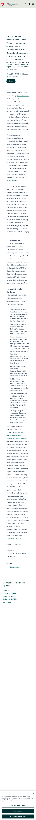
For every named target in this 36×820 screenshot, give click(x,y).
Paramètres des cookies (18, 805)
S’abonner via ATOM (10, 599)
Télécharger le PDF (9, 593)
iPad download (14, 180)
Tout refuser (18, 811)
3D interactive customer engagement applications (15, 435)
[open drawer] (33, 4)
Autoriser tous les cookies (18, 816)
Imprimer (6, 590)
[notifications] (29, 4)
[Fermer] (34, 793)
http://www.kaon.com (14, 538)
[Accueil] (9, 4)
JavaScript (7, 602)
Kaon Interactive (12, 76)
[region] (18, 805)
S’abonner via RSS (9, 596)
